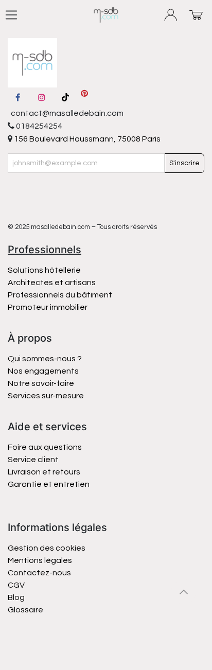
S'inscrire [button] (184, 163)
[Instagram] (41, 97)
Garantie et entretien (49, 484)
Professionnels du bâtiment (60, 295)
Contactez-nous (40, 573)
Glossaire (25, 610)
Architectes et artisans (52, 282)
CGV (16, 585)
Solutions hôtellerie (44, 270)
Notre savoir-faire (41, 383)
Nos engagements (44, 371)
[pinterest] (84, 97)
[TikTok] (65, 97)
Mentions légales (40, 560)
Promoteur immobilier (47, 307)
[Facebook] (17, 97)
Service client (33, 459)
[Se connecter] (171, 15)
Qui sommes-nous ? (45, 359)
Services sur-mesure (46, 396)
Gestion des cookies (46, 548)
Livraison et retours (44, 472)
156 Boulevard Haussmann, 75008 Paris (86, 139)
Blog (16, 597)
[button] (183, 591)
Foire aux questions (45, 447)
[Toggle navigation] (11, 15)
